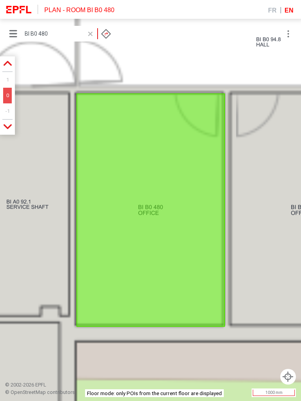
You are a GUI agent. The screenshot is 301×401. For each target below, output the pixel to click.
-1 (7, 111)
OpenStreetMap (28, 392)
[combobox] (68, 34)
